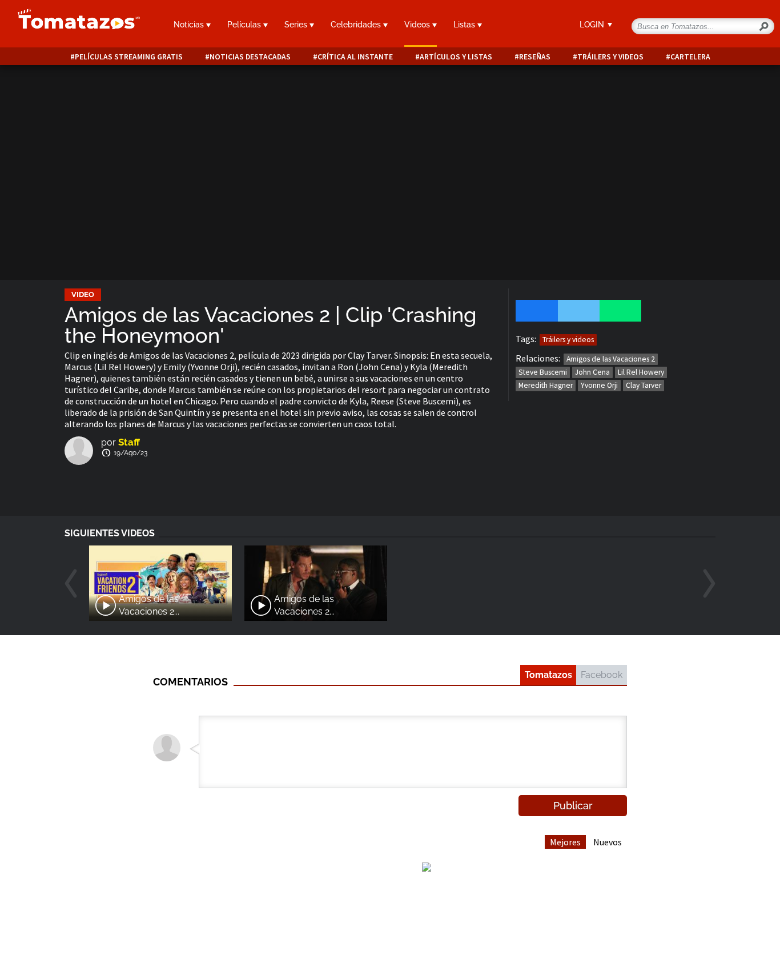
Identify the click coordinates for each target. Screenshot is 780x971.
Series (296, 24)
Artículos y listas (456, 57)
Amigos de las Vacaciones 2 (610, 359)
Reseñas (534, 57)
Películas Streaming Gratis (129, 57)
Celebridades (357, 24)
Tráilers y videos (610, 57)
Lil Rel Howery (641, 372)
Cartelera (690, 57)
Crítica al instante (355, 57)
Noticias (190, 24)
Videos (418, 24)
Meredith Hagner (545, 385)
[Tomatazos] (74, 25)
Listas (465, 24)
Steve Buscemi (542, 372)
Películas (245, 24)
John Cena (592, 372)
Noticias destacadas (250, 57)
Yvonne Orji (599, 385)
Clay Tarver (643, 385)
